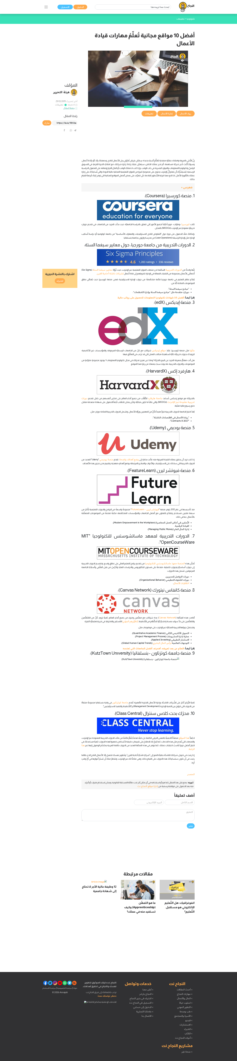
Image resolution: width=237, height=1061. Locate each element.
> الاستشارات (186, 1024)
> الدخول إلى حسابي (143, 1007)
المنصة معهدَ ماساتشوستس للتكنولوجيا (165, 563)
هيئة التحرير (61, 92)
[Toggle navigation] (46, 7)
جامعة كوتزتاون (120, 702)
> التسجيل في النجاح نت (141, 1002)
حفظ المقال (69, 108)
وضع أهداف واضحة (129, 459)
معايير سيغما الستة (102, 269)
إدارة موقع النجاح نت (147, 786)
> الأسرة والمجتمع (183, 1016)
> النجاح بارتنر (146, 994)
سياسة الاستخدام (49, 988)
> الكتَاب (188, 1033)
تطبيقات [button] (149, 113)
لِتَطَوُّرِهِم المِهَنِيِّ (130, 621)
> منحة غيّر (186, 1051)
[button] (138, 187)
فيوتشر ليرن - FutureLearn (145, 509)
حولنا (75, 988)
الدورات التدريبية (174, 269)
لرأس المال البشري (162, 643)
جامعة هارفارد (155, 398)
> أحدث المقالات (184, 989)
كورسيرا (185, 224)
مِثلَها (192, 350)
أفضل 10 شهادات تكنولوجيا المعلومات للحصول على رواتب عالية (151, 297)
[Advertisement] (138, 136)
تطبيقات (59, 104)
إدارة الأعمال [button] (167, 113)
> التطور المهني (184, 1007)
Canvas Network (167, 617)
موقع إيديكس (159, 350)
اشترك (60, 281)
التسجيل (65, 7)
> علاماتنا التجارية (144, 1011)
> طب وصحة (186, 1011)
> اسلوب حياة (185, 1002)
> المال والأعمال (184, 998)
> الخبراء (188, 1029)
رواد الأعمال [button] (185, 113)
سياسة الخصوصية (64, 988)
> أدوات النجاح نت (183, 1037)
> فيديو (188, 1020)
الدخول (80, 7)
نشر (191, 826)
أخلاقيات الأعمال (181, 583)
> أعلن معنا (148, 989)
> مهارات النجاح (184, 994)
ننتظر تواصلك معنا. (107, 995)
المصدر (191, 774)
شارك (47, 123)
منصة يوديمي (106, 459)
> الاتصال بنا (147, 1016)
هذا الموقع (184, 738)
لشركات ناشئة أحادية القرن (110, 273)
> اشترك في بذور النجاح (141, 998)
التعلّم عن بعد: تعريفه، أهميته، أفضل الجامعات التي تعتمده (153, 648)
